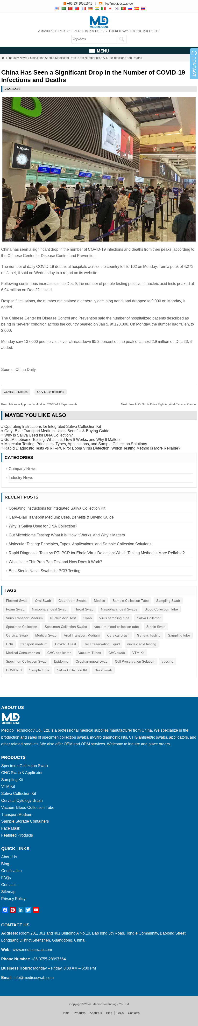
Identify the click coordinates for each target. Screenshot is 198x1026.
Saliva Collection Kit (72, 670)
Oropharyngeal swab (91, 661)
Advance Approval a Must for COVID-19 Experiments (39, 404)
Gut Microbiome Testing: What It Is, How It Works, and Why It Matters (62, 439)
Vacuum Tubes (89, 653)
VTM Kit (138, 653)
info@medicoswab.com (119, 3)
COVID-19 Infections (50, 392)
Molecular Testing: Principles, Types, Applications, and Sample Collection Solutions (75, 444)
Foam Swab (15, 609)
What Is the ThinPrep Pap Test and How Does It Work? (55, 562)
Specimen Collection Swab (26, 661)
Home (66, 1013)
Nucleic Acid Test (63, 618)
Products (79, 1013)
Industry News (17, 58)
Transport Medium (16, 814)
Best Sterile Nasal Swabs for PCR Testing (44, 571)
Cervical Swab (17, 635)
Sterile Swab (155, 627)
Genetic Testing (149, 635)
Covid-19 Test (65, 644)
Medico (99, 601)
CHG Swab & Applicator (21, 773)
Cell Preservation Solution (134, 661)
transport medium (34, 644)
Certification (11, 871)
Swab (87, 618)
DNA (9, 644)
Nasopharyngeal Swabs (119, 609)
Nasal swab (103, 670)
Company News (22, 469)
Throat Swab (83, 609)
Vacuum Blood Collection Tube (27, 807)
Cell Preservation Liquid (102, 644)
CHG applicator (59, 653)
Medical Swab (46, 635)
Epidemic (61, 661)
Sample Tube (39, 670)
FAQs (6, 878)
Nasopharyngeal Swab (49, 609)
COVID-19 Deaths (16, 392)
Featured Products (17, 835)
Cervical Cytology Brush (22, 800)
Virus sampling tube (114, 618)
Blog (5, 864)
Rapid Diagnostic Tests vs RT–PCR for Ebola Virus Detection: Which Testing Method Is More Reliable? (92, 448)
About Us (9, 857)
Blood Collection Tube (161, 609)
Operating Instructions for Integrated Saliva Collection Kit (52, 426)
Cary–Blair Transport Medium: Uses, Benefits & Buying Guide (56, 431)
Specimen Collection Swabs (66, 627)
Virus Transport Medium (24, 618)
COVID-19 (14, 670)
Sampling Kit (12, 780)
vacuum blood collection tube (116, 627)
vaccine (167, 661)
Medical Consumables (23, 653)
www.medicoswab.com (32, 950)
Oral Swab (43, 601)
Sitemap (8, 892)
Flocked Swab (17, 601)
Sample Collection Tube (131, 601)
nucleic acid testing (141, 644)
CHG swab (116, 653)
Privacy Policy (13, 899)
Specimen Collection (21, 627)
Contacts (8, 885)
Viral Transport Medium (82, 635)
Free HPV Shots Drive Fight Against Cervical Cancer (159, 404)
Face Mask (10, 828)
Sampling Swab (168, 601)
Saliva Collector (149, 618)
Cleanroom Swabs (72, 601)
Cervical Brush (118, 635)
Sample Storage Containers (25, 821)
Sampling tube (179, 635)
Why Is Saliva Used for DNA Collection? (38, 435)
